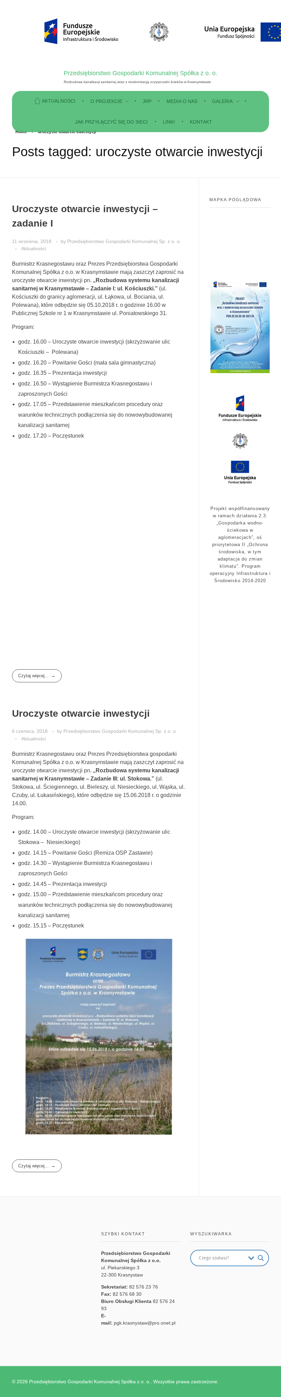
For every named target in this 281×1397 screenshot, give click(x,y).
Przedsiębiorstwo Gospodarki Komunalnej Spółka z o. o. (140, 72)
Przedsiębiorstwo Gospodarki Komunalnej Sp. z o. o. (124, 241)
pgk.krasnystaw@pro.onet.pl (144, 1323)
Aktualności (33, 248)
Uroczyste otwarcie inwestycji (81, 713)
